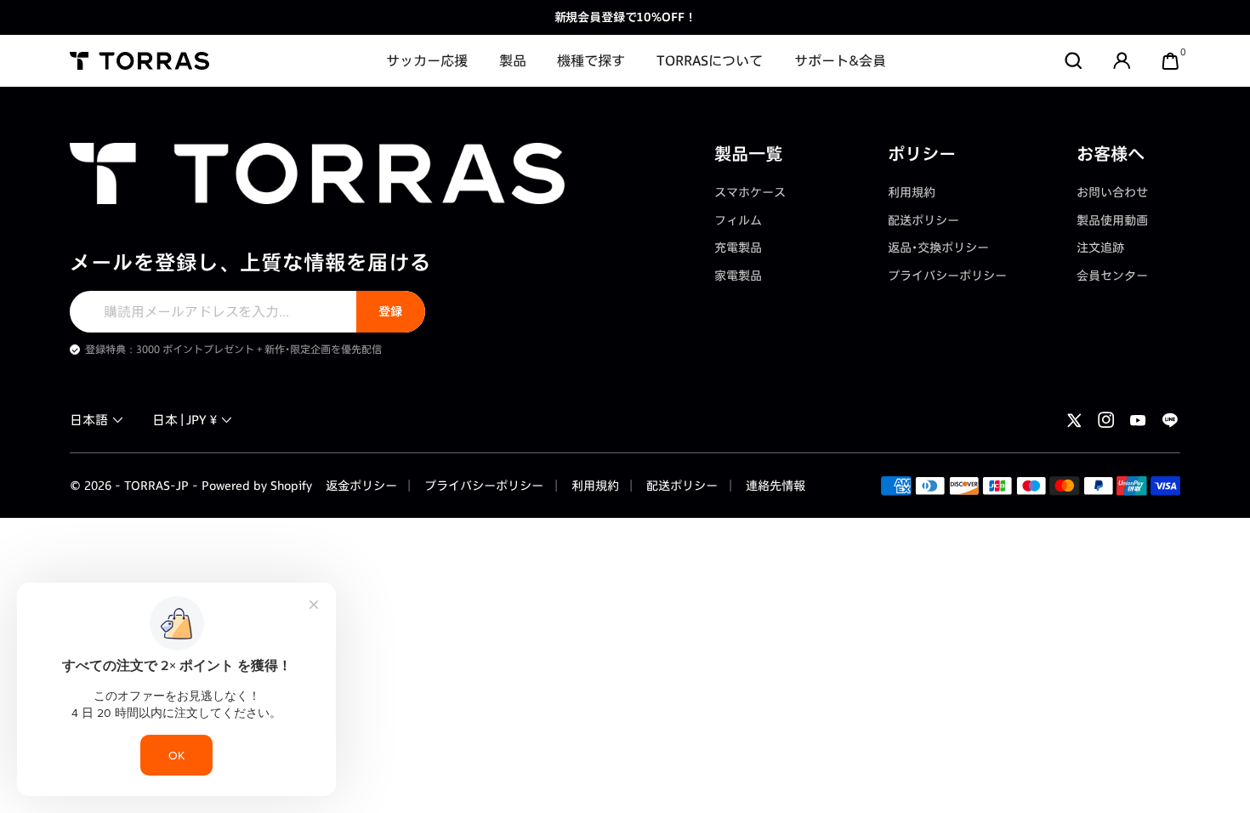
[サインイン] (1122, 60)
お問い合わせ (1112, 192)
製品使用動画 (1112, 220)
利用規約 (911, 192)
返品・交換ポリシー (938, 247)
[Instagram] (1106, 420)
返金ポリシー (361, 485)
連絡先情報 (773, 485)
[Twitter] (1074, 420)
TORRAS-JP (156, 485)
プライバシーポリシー (947, 275)
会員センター (1112, 275)
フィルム (738, 220)
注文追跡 (1100, 247)
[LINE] (1170, 420)
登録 (390, 311)
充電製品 (738, 247)
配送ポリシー (923, 220)
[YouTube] (1138, 420)
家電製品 (738, 275)
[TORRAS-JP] (139, 60)
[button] (1073, 60)
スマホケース (750, 192)
